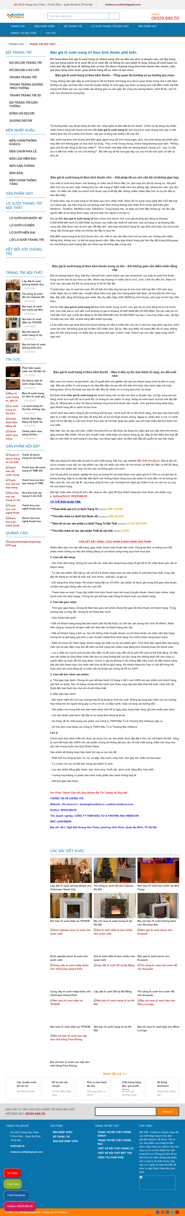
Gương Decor (20, 120)
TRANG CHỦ (17, 26)
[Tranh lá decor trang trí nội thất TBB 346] (13, 458)
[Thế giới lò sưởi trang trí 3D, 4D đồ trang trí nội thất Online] (16, 16)
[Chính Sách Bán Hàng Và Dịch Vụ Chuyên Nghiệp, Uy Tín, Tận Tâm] (13, 422)
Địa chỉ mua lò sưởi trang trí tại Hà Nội (32, 335)
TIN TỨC (51, 33)
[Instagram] (167, 1212)
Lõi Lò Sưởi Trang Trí (26, 239)
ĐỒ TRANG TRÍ (73, 26)
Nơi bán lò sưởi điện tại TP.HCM (70, 921)
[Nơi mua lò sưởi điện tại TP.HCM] (71, 1011)
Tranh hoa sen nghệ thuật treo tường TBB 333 (31, 508)
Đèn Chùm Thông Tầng (22, 182)
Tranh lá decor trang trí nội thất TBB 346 (32, 458)
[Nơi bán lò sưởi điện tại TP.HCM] (13, 322)
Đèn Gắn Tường (22, 165)
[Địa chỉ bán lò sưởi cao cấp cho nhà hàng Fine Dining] (71, 1046)
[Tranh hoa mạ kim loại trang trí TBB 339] (13, 483)
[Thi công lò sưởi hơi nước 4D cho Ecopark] (158, 976)
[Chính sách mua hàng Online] (13, 435)
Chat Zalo (13, 1184)
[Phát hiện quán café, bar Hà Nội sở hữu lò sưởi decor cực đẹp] (13, 371)
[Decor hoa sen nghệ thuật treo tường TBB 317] (13, 521)
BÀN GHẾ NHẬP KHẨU (65, 1141)
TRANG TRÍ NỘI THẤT (23, 33)
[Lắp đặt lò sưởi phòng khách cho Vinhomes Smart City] (13, 285)
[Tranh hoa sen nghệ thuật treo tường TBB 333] (13, 509)
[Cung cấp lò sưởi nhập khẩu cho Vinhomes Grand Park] (71, 976)
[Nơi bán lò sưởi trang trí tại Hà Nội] (114, 1011)
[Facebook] (158, 1212)
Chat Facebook (16, 1195)
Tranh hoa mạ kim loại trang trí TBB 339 (33, 483)
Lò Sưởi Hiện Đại (22, 232)
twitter (161, 4)
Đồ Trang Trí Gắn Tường (23, 104)
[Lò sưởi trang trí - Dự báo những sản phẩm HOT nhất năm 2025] (13, 409)
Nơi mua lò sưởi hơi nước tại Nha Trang (32, 309)
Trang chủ (16, 44)
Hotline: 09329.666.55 (20, 1206)
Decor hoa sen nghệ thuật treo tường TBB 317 (31, 521)
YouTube (12, 1173)
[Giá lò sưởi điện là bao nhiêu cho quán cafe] (114, 940)
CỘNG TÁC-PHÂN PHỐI (111, 1157)
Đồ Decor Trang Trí (25, 62)
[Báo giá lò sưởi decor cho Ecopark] (158, 940)
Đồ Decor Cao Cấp (24, 70)
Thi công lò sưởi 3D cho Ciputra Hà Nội (33, 297)
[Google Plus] (163, 1212)
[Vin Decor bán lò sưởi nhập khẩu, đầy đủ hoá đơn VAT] (13, 384)
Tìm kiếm (114, 16)
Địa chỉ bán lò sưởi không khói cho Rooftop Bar (34, 347)
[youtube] (177, 1212)
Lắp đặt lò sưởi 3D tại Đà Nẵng (113, 991)
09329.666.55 (165, 18)
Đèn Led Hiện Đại (22, 158)
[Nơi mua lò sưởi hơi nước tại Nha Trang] (13, 310)
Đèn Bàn (16, 173)
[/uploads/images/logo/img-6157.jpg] (26, 543)
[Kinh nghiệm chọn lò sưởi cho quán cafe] (71, 940)
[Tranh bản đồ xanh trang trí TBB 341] (13, 471)
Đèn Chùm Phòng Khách (23, 142)
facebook (154, 4)
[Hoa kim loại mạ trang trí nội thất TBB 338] (13, 496)
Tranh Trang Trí (22, 77)
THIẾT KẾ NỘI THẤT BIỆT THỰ (115, 1153)
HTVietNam (61, 1212)
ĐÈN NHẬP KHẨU (44, 26)
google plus (169, 4)
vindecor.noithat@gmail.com (123, 4)
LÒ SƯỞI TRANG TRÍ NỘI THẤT (110, 26)
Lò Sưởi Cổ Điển (22, 225)
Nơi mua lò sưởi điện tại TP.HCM (70, 1026)
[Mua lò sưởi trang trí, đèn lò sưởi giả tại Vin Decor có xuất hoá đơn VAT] (13, 397)
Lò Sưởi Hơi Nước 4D (25, 218)
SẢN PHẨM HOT (147, 26)
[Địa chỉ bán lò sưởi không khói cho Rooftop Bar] (13, 348)
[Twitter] (172, 1212)
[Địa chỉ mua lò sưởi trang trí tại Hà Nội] (13, 335)
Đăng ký (168, 1111)
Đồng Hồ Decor (22, 113)
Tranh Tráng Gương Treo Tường (26, 86)
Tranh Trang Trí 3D (25, 95)
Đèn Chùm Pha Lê (23, 151)
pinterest (176, 4)
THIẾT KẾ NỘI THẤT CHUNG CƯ (116, 1148)
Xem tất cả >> (115, 1074)
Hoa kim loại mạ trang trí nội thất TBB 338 (32, 496)
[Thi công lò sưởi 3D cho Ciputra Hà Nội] (13, 297)
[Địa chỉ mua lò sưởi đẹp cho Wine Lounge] (158, 1011)
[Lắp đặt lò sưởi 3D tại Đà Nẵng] (114, 976)
